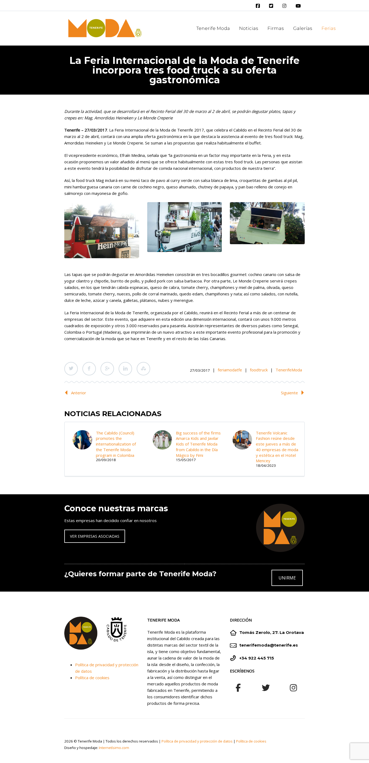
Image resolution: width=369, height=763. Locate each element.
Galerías (302, 28)
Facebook (89, 368)
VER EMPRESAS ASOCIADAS (94, 536)
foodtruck (259, 369)
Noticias (248, 28)
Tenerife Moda (213, 28)
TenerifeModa (289, 369)
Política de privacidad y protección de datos (197, 741)
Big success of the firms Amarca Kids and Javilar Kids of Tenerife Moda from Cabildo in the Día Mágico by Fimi (198, 444)
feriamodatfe (230, 369)
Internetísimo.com (114, 747)
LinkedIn (125, 368)
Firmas (275, 28)
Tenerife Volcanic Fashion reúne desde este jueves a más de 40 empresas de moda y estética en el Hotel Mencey (277, 446)
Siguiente (289, 392)
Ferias (328, 28)
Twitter (71, 368)
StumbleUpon (143, 368)
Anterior (78, 392)
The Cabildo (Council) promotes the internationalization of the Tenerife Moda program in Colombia (116, 444)
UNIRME (287, 578)
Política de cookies (92, 677)
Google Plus (107, 368)
